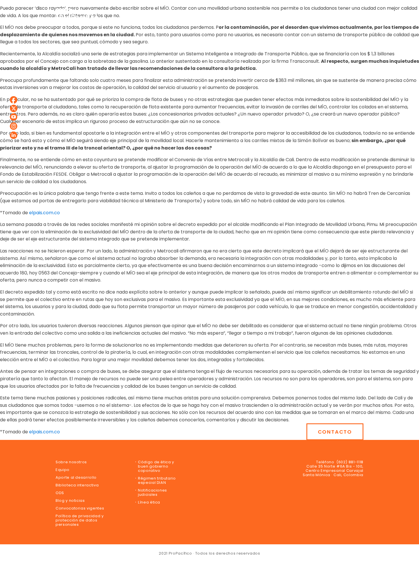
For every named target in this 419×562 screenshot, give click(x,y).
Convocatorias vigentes (80, 508)
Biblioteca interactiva (77, 485)
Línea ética (149, 502)
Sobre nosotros (71, 462)
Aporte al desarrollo (76, 477)
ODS (60, 493)
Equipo (63, 470)
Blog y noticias (70, 500)
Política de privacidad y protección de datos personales (80, 520)
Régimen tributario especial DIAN (157, 480)
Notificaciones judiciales (152, 492)
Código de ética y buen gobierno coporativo (156, 466)
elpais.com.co (44, 212)
